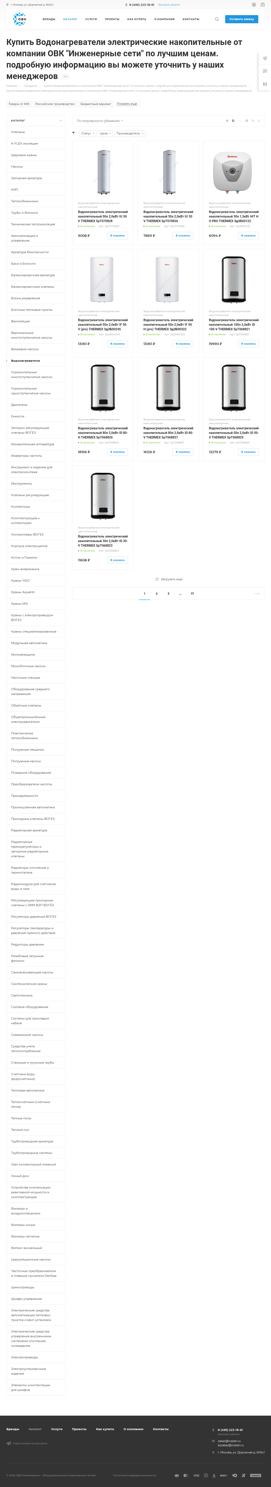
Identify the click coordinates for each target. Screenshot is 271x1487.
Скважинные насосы (27, 1035)
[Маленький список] (227, 121)
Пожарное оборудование (31, 773)
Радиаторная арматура (29, 830)
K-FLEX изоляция (24, 143)
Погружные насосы (26, 761)
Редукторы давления (27, 944)
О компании (133, 1429)
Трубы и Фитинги (24, 213)
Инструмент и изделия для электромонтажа (31, 469)
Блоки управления (25, 298)
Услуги (56, 1429)
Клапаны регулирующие (30, 495)
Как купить (105, 1429)
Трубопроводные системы (31, 1153)
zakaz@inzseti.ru (229, 1441)
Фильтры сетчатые (25, 1236)
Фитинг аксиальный (26, 1248)
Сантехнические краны (29, 984)
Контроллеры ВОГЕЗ (27, 534)
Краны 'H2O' (20, 580)
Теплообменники (24, 201)
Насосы (17, 166)
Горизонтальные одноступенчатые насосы (31, 391)
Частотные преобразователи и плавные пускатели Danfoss (33, 1273)
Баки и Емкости (23, 263)
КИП (14, 189)
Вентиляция (20, 321)
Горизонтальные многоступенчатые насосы (31, 374)
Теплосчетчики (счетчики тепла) (30, 1104)
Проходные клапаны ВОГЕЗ (33, 819)
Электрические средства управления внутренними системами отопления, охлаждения (31, 1339)
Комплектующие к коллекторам (25, 520)
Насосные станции (25, 677)
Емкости (17, 416)
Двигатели (19, 405)
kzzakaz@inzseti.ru (231, 1445)
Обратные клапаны (26, 705)
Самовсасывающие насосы (32, 972)
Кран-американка (25, 569)
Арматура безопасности (30, 252)
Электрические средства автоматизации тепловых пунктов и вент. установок (31, 1315)
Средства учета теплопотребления (25, 1048)
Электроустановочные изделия (28, 1371)
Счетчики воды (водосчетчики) (23, 1076)
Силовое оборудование (29, 1007)
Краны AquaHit (23, 592)
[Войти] (254, 5)
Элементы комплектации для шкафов (30, 1387)
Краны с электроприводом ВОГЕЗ (32, 617)
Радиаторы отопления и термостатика (30, 870)
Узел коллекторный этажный (33, 1164)
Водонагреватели (25, 361)
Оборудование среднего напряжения (30, 691)
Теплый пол (20, 1130)
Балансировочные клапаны (32, 287)
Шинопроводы (22, 1287)
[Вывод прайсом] (259, 121)
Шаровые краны (24, 155)
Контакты (161, 1429)
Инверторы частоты (26, 456)
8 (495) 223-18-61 (141, 5)
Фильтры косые (23, 1225)
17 (192, 593)
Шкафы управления (26, 1299)
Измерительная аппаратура (32, 444)
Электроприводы (24, 1357)
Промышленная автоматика (33, 807)
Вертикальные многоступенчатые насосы (31, 335)
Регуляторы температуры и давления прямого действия (33, 930)
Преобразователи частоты (31, 784)
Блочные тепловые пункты (32, 310)
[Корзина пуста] (262, 5)
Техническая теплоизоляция (33, 224)
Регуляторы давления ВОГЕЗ (33, 916)
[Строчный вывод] (253, 121)
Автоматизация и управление (24, 238)
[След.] (255, 593)
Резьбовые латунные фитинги (27, 958)
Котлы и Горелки (24, 557)
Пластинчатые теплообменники (24, 735)
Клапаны (18, 132)
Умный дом (20, 1176)
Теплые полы (21, 1118)
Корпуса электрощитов (29, 546)
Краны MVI (19, 603)
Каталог (35, 1429)
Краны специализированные (33, 631)
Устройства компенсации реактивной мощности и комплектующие (30, 1192)
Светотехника (22, 995)
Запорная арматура (26, 178)
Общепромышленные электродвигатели (28, 719)
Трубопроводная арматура (32, 1141)
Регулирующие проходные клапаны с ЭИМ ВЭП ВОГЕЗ (32, 902)
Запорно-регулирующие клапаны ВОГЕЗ (30, 430)
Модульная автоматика (29, 643)
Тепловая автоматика (27, 1090)
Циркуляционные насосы (31, 1259)
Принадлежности (24, 796)
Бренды (12, 1429)
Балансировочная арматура (33, 275)
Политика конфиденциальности (134, 1475)
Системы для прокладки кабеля (30, 1021)
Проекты (79, 1429)
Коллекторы (20, 506)
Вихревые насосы (25, 349)
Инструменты (21, 483)
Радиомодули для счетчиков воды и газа (33, 886)
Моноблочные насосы (28, 666)
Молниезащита (23, 654)
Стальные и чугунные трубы (32, 1062)
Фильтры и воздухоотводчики (25, 1211)
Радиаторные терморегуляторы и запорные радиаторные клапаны (29, 849)
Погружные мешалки (27, 749)
